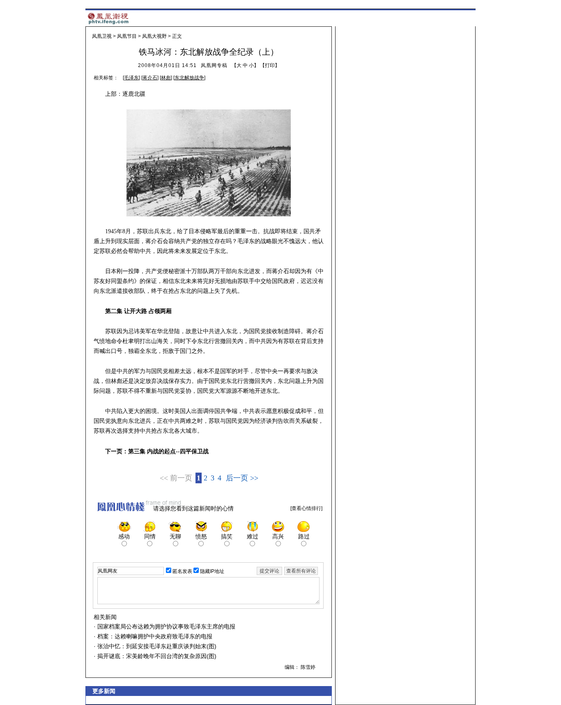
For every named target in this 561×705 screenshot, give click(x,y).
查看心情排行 (306, 508)
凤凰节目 (127, 36)
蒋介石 (150, 78)
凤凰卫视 (102, 36)
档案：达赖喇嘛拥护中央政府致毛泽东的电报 (154, 636)
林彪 (166, 78)
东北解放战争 (189, 78)
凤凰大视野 (154, 36)
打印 (270, 65)
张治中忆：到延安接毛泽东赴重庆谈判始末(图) (156, 646)
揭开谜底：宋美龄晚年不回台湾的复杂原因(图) (156, 656)
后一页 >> (242, 478)
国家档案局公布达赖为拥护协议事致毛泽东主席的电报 (165, 626)
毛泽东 (131, 78)
